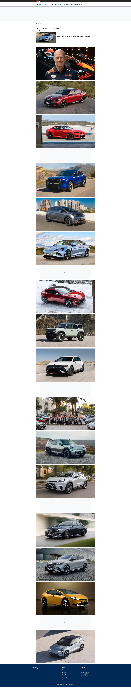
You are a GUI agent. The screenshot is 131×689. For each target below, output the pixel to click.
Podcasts (68, 4)
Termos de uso (73, 683)
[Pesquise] (94, 4)
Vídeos (64, 4)
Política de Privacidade (59, 683)
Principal (37, 23)
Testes (52, 4)
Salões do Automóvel (78, 4)
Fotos (72, 4)
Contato (82, 670)
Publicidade (83, 669)
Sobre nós (83, 667)
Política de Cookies (67, 683)
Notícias (46, 4)
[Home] (40, 4)
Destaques (57, 4)
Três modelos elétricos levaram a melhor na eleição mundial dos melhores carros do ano (73, 38)
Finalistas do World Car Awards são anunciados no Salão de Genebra (73, 36)
